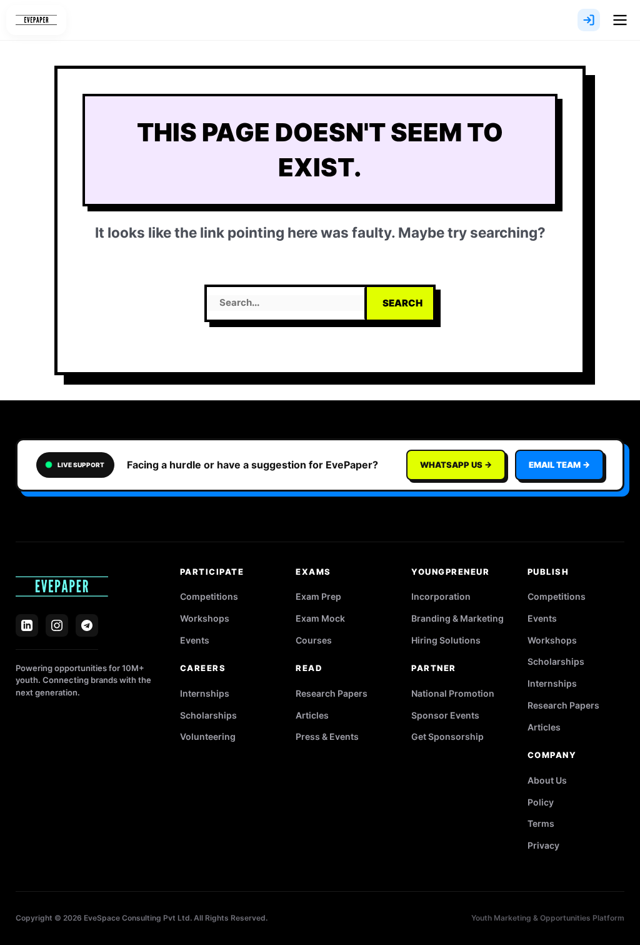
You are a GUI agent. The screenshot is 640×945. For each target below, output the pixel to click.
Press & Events (327, 736)
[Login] (589, 20)
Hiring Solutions (446, 640)
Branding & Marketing (457, 618)
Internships (204, 693)
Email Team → (559, 465)
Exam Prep (318, 596)
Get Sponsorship (447, 736)
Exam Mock (320, 618)
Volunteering (208, 736)
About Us (547, 780)
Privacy (543, 845)
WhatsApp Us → (456, 465)
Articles (312, 715)
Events (194, 640)
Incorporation (441, 596)
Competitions (209, 596)
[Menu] (620, 20)
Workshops (204, 618)
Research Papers (332, 693)
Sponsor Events (445, 715)
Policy (541, 802)
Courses (314, 640)
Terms (541, 823)
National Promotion (452, 693)
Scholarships (208, 715)
